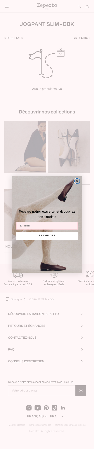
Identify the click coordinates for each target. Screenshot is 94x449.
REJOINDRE (47, 235)
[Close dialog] (77, 181)
